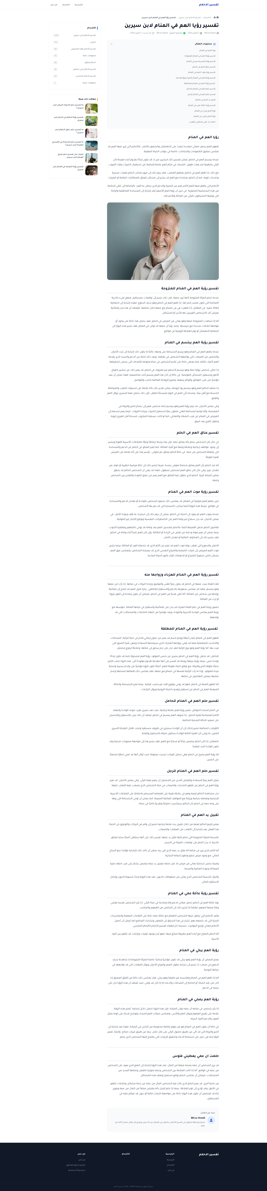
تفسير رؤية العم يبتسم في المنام (201, 61)
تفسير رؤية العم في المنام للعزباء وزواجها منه (196, 78)
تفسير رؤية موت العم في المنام (202, 72)
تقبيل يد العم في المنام (205, 100)
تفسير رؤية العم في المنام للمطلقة (200, 84)
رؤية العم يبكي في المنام (205, 111)
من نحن (53, 5)
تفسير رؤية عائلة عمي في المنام (202, 105)
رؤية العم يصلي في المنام (205, 116)
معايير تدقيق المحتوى (75, 1165)
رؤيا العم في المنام (207, 51)
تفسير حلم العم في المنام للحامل (201, 89)
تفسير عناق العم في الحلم (204, 67)
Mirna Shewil (210, 33)
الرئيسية (79, 5)
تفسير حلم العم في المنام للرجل (201, 95)
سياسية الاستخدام (76, 1170)
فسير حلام (209, 4)
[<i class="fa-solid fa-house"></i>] (216, 17)
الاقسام (66, 5)
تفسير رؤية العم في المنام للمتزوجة (200, 56)
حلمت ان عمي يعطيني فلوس (202, 122)
